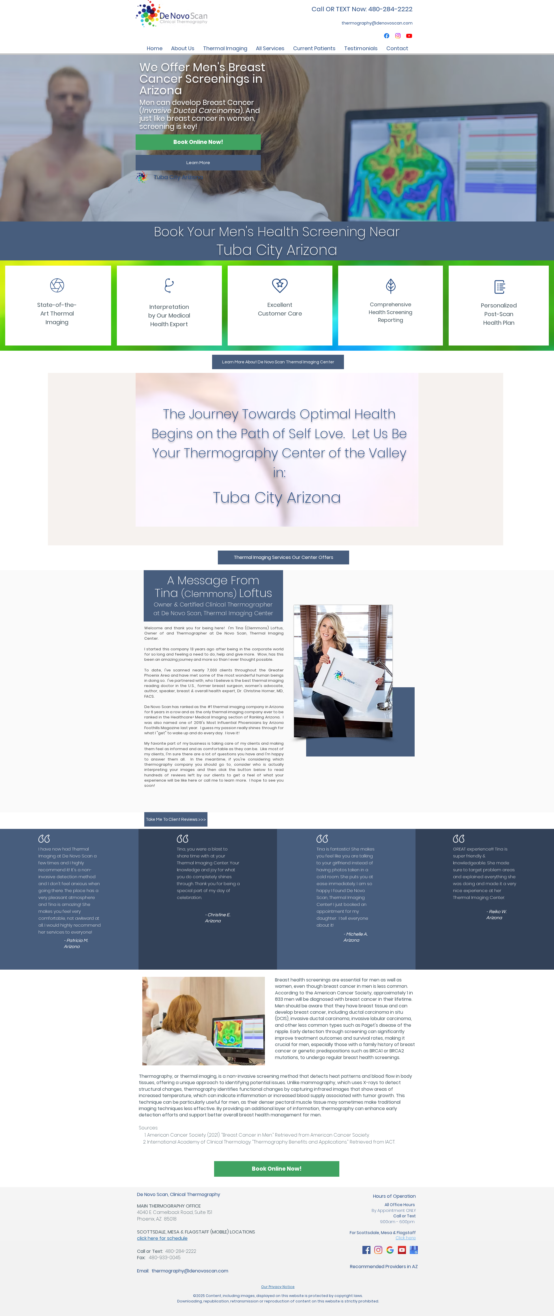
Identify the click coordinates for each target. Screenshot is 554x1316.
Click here (406, 1238)
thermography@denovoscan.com (189, 1271)
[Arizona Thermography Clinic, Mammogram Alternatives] (366, 1250)
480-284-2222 (180, 1251)
